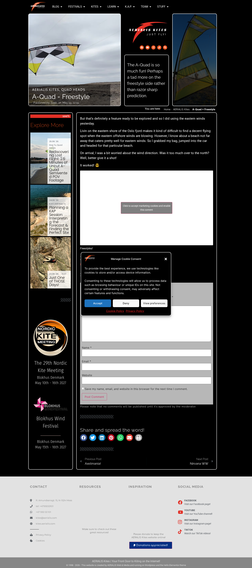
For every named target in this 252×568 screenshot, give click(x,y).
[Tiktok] (159, 47)
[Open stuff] (167, 7)
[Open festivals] (84, 7)
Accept (97, 303)
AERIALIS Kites (45, 90)
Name (87, 347)
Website (87, 375)
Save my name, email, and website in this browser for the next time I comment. (136, 389)
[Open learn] (118, 7)
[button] (165, 259)
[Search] (165, 47)
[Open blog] (61, 7)
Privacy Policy (135, 311)
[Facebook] (142, 47)
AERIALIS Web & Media (118, 565)
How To (52, 145)
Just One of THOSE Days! (57, 281)
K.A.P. (51, 203)
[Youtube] (148, 47)
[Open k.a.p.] (134, 7)
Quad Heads (73, 90)
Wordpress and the (154, 565)
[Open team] (150, 7)
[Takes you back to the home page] (38, 7)
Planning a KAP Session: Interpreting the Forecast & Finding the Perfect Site (59, 220)
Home (167, 109)
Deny (126, 303)
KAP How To (60, 203)
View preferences (154, 303)
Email (86, 361)
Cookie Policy (115, 311)
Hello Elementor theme (175, 565)
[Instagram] (153, 47)
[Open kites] (100, 7)
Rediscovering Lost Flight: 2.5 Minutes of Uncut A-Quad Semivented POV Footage (59, 166)
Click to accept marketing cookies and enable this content (146, 207)
